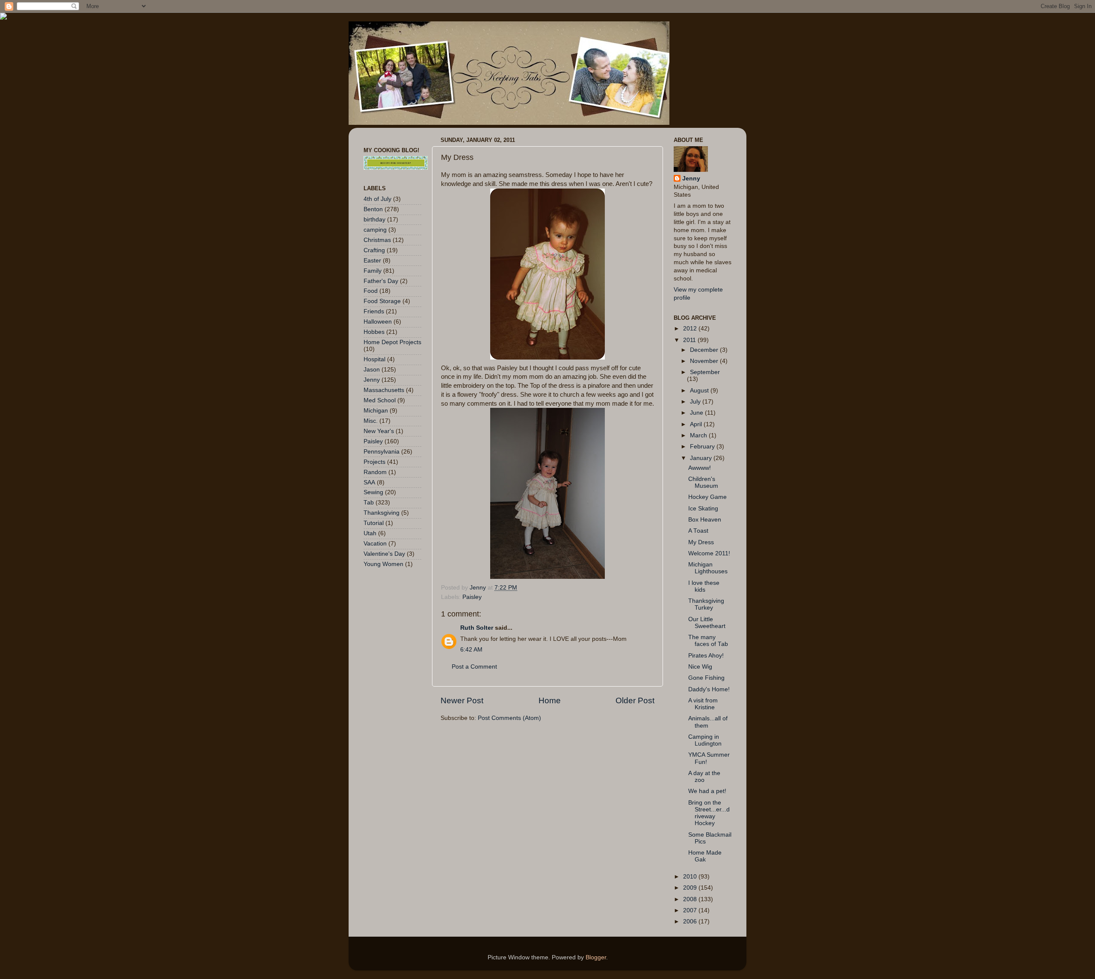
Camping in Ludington (705, 740)
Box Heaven (704, 519)
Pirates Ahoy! (706, 655)
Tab (369, 502)
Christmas (377, 240)
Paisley (472, 597)
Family (373, 271)
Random (375, 472)
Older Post (635, 700)
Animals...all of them (708, 721)
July (696, 401)
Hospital (374, 359)
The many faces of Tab (708, 640)
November (705, 361)
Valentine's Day (384, 554)
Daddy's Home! (709, 689)
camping (375, 230)
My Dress (701, 542)
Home (550, 700)
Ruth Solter (476, 628)
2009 (690, 888)
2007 (690, 910)
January (701, 458)
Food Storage (382, 301)
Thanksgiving (382, 513)
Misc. (371, 421)
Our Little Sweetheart (706, 622)
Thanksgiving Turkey (706, 604)
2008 (690, 899)
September (705, 372)
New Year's (379, 431)
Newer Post (462, 700)
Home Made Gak (705, 856)
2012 (690, 328)
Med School (380, 400)
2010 (690, 876)
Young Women (383, 564)
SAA (369, 482)
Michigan (376, 410)
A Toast (698, 531)
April (697, 424)
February (703, 446)
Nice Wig (700, 666)
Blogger (596, 957)
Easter (372, 260)
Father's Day (381, 281)
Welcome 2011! (709, 553)
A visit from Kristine (703, 704)
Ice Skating (703, 508)
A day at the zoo (704, 776)
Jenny (372, 380)
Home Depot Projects (392, 342)
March (699, 435)
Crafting (374, 250)
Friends (374, 311)
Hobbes (374, 332)
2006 (690, 921)
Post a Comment (474, 666)
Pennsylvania (382, 451)
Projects (374, 462)
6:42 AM (471, 649)
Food (371, 291)
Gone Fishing (706, 678)
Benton (373, 209)
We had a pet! (707, 791)
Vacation (375, 543)
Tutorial (374, 523)
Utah (370, 533)
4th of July (377, 199)
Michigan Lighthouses (708, 568)
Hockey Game (707, 497)
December (705, 350)
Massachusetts (384, 390)
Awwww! (699, 468)
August (700, 390)
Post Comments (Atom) (509, 718)
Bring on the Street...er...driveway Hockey (709, 813)
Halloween (378, 321)
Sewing (373, 492)
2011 (690, 340)
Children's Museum (703, 482)
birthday (374, 219)
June (697, 413)
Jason (372, 369)
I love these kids (703, 586)
